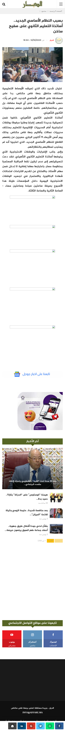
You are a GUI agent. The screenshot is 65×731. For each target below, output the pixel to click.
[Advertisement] (32, 581)
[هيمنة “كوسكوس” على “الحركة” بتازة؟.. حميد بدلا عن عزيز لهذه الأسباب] (56, 497)
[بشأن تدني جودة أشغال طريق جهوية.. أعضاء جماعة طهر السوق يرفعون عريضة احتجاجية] (56, 529)
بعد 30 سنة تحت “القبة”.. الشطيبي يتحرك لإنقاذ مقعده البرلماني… (32, 483)
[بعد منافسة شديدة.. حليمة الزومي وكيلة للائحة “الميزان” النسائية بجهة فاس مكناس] (56, 513)
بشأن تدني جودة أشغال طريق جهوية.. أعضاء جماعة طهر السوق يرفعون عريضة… (26, 528)
